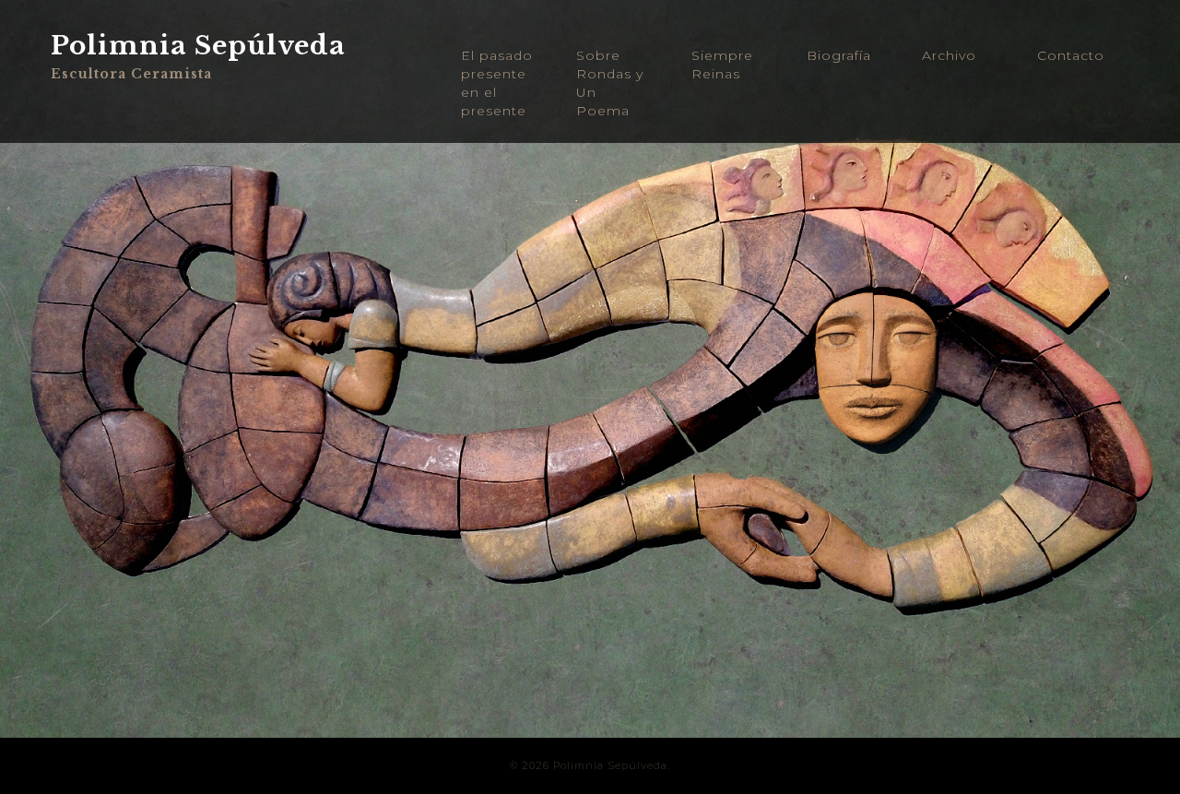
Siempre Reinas (722, 64)
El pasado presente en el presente (497, 83)
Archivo (949, 55)
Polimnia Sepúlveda (198, 46)
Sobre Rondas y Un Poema (609, 83)
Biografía (839, 55)
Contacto (1070, 55)
